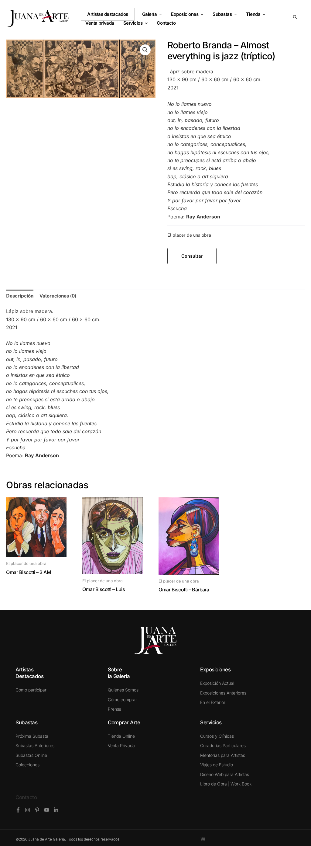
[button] (159, 14)
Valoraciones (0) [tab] (57, 296)
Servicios (133, 23)
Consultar (192, 256)
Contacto (26, 797)
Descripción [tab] (19, 296)
